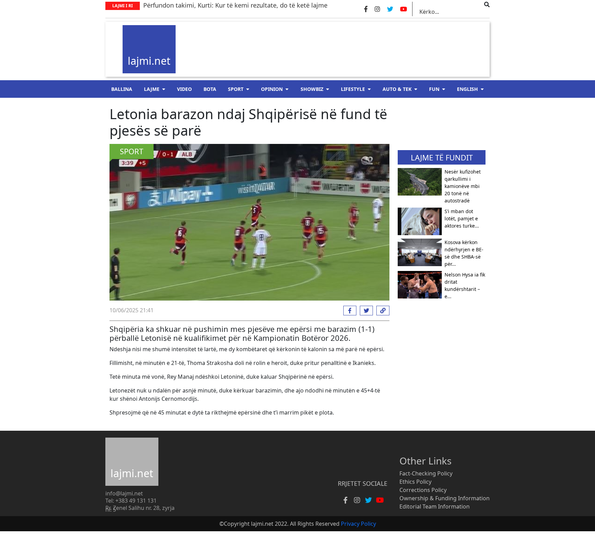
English (467, 89)
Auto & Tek (397, 89)
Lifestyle (353, 89)
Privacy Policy (358, 523)
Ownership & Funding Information (444, 498)
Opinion (272, 89)
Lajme (151, 89)
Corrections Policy (423, 490)
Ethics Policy (415, 481)
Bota (209, 89)
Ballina (121, 89)
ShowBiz (312, 89)
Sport (235, 89)
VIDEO (184, 89)
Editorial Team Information (434, 506)
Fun (434, 89)
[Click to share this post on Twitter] (364, 310)
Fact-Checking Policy (425, 473)
